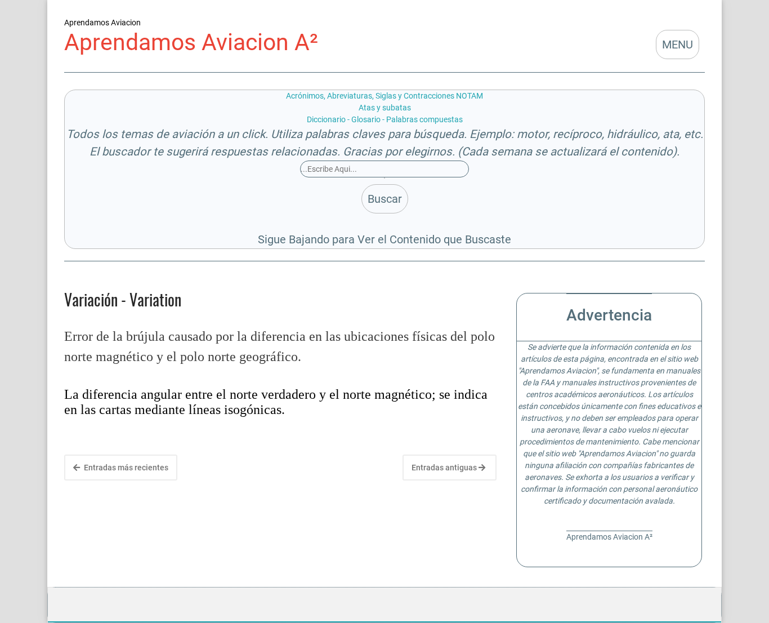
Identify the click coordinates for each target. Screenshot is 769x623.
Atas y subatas (385, 107)
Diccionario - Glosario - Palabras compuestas (385, 119)
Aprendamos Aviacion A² (191, 42)
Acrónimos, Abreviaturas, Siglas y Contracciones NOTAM (384, 95)
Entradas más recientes (125, 467)
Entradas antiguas (445, 467)
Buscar (385, 199)
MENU (677, 44)
